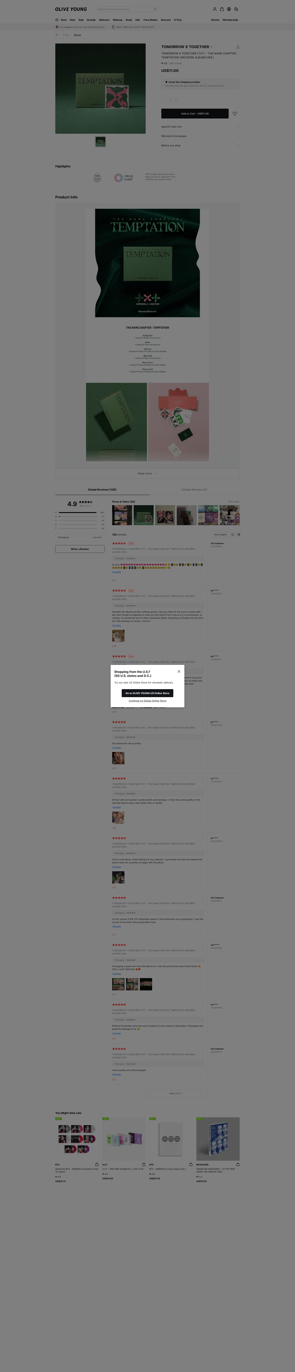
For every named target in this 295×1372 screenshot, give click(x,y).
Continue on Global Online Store (147, 700)
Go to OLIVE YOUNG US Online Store (147, 693)
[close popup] (179, 671)
